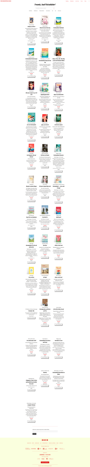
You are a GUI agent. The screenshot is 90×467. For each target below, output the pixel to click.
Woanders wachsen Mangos (31, 186)
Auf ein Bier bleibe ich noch (58, 309)
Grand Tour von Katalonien (31, 217)
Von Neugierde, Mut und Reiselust (31, 156)
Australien (32, 196)
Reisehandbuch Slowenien (59, 155)
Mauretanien (56, 105)
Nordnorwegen (32, 72)
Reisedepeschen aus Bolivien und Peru (45, 310)
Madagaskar (59, 132)
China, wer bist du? (58, 277)
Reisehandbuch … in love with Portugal (58, 187)
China (59, 286)
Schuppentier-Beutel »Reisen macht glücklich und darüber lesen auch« (31, 382)
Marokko (63, 104)
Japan (32, 104)
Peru (47, 321)
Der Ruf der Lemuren (59, 125)
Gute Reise (45, 245)
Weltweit (32, 39)
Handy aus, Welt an (31, 26)
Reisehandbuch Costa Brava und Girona (45, 341)
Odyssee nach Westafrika (58, 94)
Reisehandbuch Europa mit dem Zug (45, 61)
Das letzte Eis (45, 217)
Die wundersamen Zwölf (31, 340)
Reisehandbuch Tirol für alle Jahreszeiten (31, 246)
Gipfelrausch (58, 217)
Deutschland (59, 383)
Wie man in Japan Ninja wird (45, 186)
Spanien (46, 353)
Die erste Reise (31, 277)
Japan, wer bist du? (45, 125)
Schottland (59, 40)
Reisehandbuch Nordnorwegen (31, 59)
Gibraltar (56, 104)
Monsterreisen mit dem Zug (45, 28)
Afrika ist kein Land (59, 245)
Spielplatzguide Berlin (45, 94)
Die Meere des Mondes (45, 155)
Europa (46, 73)
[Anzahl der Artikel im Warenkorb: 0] (89, 1)
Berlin (46, 104)
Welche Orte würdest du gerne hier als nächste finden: (41, 429)
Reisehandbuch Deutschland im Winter (59, 373)
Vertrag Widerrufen (45, 462)
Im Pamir (45, 277)
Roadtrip (45, 372)
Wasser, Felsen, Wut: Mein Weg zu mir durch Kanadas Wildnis (59, 59)
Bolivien (45, 321)
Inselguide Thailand (31, 405)
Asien (31, 135)
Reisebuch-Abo (31, 311)
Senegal (61, 105)
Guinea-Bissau (59, 104)
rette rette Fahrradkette (31, 125)
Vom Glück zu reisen (58, 340)
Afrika (59, 254)
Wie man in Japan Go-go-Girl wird (31, 93)
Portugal (59, 105)
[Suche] (53, 8)
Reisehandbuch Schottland (59, 28)
